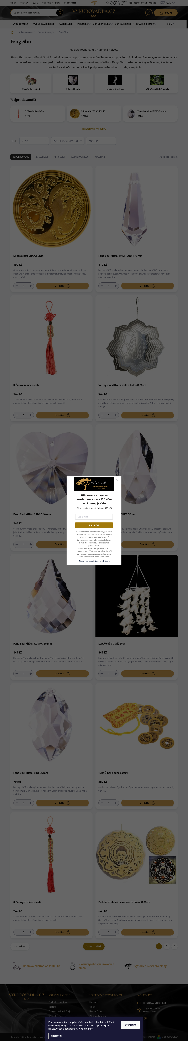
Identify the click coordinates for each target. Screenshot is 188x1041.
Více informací (85, 1028)
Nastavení (56, 1035)
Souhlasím (130, 1024)
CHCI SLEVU (94, 525)
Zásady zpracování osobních (94, 560)
